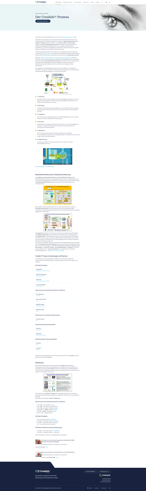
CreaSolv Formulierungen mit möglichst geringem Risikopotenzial (56, 57)
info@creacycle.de (104, 471)
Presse (92, 2)
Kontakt (97, 2)
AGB (110, 488)
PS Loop (53, 405)
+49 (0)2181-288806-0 (90, 471)
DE (106, 2)
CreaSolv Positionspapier (57, 250)
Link (47, 447)
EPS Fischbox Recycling (66, 37)
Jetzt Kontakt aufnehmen (42, 21)
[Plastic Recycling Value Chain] (57, 222)
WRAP (54, 411)
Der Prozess (58, 2)
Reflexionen (86, 2)
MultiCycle (55, 421)
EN (109, 2)
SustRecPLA (53, 419)
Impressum (97, 488)
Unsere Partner (77, 2)
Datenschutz (104, 488)
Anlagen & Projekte (67, 2)
